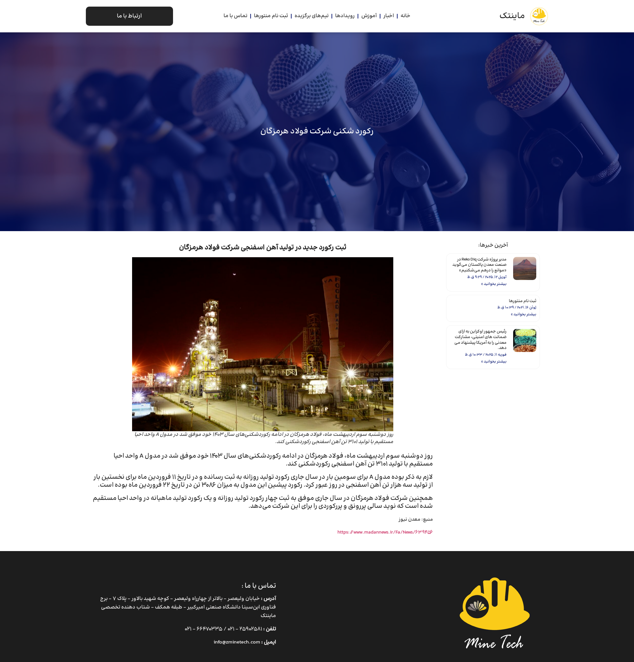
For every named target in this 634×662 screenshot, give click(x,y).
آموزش (369, 16)
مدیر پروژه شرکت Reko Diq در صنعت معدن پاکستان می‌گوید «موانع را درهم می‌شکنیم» (479, 265)
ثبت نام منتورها (271, 16)
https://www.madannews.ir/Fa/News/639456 (385, 532)
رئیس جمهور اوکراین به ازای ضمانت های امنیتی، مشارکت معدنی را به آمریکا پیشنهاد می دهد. (480, 340)
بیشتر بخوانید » (494, 284)
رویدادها (345, 16)
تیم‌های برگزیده (312, 16)
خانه (405, 16)
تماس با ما (235, 16)
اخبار (388, 16)
